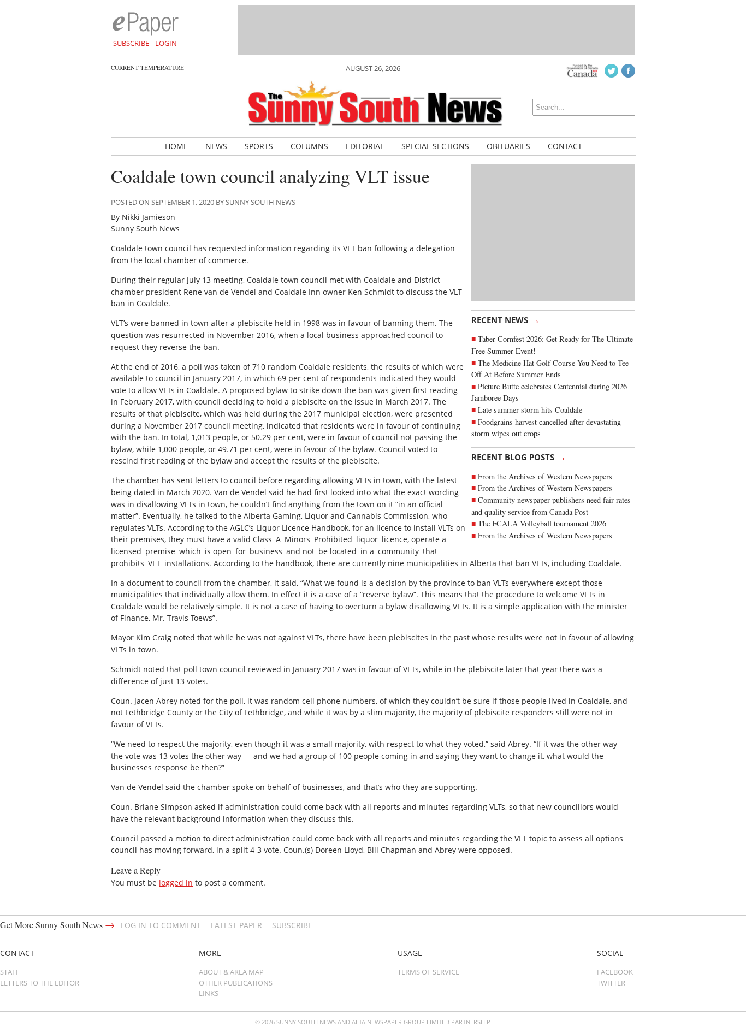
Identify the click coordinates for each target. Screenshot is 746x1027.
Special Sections (435, 146)
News (216, 146)
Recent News (505, 319)
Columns (309, 146)
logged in (176, 882)
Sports (259, 146)
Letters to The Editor (39, 983)
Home (176, 146)
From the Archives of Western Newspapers (545, 476)
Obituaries (508, 146)
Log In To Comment (161, 925)
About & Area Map (231, 972)
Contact (565, 146)
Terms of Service (428, 972)
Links (208, 993)
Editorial (365, 146)
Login (166, 43)
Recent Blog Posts (518, 456)
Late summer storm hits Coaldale (530, 410)
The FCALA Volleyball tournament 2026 (542, 523)
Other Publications (236, 983)
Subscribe (131, 43)
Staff (10, 972)
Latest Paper (236, 925)
